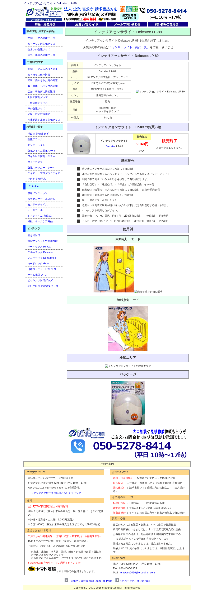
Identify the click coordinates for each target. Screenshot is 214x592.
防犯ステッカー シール (41, 167)
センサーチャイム (38, 204)
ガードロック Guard (39, 263)
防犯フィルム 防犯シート (42, 150)
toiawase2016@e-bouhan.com (137, 572)
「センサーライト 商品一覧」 (129, 47)
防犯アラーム (35, 139)
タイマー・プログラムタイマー (45, 173)
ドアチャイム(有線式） (41, 215)
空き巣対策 (34, 235)
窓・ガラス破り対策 (39, 74)
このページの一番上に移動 (135, 580)
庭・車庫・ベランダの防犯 (43, 86)
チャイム (34, 186)
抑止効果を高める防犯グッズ (44, 119)
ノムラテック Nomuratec (42, 257)
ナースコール (35, 210)
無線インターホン (38, 193)
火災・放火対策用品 (39, 114)
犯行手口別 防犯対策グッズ (43, 286)
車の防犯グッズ (36, 108)
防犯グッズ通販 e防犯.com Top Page (91, 580)
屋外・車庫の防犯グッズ (41, 55)
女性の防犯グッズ (38, 97)
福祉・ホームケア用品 (40, 221)
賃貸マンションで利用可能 (43, 241)
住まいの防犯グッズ (39, 49)
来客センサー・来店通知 (41, 198)
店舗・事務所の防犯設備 (41, 91)
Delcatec (111, 146)
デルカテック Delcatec (40, 252)
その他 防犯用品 (37, 178)
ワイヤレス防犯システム (41, 156)
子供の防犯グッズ (38, 102)
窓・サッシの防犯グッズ (41, 43)
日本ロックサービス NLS (42, 269)
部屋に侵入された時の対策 (43, 80)
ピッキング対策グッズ (40, 280)
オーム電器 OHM (37, 274)
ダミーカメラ (35, 161)
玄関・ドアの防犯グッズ (41, 38)
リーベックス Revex (39, 246)
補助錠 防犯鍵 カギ (38, 133)
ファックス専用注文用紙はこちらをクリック (56, 492)
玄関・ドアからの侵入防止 (43, 69)
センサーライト (36, 145)
